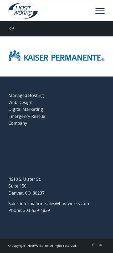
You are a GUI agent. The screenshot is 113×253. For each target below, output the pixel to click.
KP (11, 28)
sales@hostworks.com (67, 203)
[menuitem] (97, 10)
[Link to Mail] (101, 245)
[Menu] (97, 10)
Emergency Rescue (26, 116)
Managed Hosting (26, 95)
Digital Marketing (25, 109)
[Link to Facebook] (93, 245)
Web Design (20, 102)
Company (17, 123)
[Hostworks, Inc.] (46, 10)
